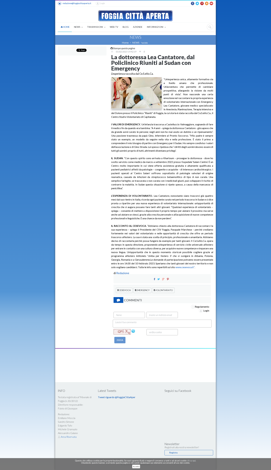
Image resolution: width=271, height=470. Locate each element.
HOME (66, 27)
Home (125, 42)
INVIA (120, 340)
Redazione (123, 273)
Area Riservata (68, 436)
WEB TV (114, 27)
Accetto (136, 466)
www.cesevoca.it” (185, 267)
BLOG (126, 27)
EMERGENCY (143, 290)
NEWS (77, 27)
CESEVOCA (124, 290)
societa (145, 43)
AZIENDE (137, 27)
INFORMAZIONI (155, 27)
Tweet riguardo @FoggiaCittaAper (116, 397)
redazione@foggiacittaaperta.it (77, 3)
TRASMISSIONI (95, 27)
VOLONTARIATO (164, 290)
